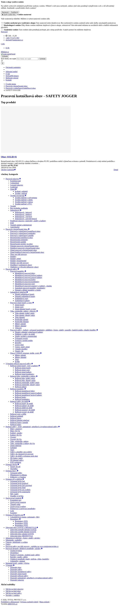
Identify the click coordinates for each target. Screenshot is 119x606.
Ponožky (18, 343)
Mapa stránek (44, 602)
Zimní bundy (19, 305)
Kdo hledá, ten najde (8, 59)
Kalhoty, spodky (16, 433)
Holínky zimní (15, 259)
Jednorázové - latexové (23, 212)
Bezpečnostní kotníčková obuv (21, 238)
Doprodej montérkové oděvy (20, 572)
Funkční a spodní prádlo (24, 341)
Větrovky (18, 328)
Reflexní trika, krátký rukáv (25, 378)
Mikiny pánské (20, 324)
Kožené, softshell (21, 191)
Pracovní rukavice (12, 179)
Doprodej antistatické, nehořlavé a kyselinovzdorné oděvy (31, 578)
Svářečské (14, 187)
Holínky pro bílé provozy (19, 263)
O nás (8, 74)
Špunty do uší (15, 467)
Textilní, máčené (21, 193)
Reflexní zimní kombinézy (24, 374)
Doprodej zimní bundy (18, 574)
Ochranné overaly (21, 338)
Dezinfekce (14, 553)
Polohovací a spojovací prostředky (22, 509)
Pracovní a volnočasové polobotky (23, 233)
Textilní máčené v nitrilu (24, 200)
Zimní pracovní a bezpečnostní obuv (23, 250)
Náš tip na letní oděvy (14, 593)
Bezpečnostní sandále (18, 242)
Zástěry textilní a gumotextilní (26, 336)
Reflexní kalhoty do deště (24, 406)
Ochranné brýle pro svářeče (20, 490)
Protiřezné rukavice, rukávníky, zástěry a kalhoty (28, 221)
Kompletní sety (15, 500)
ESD (12, 223)
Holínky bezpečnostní (18, 261)
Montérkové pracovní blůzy (25, 273)
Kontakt (9, 80)
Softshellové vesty (21, 298)
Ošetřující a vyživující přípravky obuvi (24, 267)
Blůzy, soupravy (16, 429)
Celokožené (14, 183)
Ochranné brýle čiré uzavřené (21, 485)
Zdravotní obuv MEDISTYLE (21, 536)
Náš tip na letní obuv (13, 591)
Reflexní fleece (15, 418)
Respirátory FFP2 (21, 523)
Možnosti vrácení (12, 78)
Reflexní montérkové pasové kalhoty (28, 393)
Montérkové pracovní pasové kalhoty (28, 277)
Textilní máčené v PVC (23, 204)
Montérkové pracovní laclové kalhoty (28, 275)
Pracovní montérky (17, 271)
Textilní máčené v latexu (24, 202)
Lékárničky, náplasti (17, 561)
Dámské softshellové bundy (25, 296)
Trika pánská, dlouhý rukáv (25, 315)
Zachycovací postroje (14, 498)
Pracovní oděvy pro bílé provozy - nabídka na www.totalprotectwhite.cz (32, 546)
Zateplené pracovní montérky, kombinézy (30, 288)
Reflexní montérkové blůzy (25, 391)
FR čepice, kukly (16, 458)
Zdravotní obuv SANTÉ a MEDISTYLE (21, 527)
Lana (12, 511)
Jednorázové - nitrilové (23, 214)
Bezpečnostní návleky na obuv (21, 244)
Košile (17, 362)
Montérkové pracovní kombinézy (27, 282)
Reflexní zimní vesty (22, 370)
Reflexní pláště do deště (23, 408)
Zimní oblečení (15, 446)
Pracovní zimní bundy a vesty (21, 303)
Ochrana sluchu (12, 464)
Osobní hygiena (16, 551)
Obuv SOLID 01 (9, 157)
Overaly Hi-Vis (15, 439)
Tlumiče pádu (15, 504)
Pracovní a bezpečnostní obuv (17, 229)
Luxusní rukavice (16, 185)
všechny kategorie (7, 170)
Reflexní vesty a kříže (18, 414)
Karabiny (13, 513)
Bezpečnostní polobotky (19, 240)
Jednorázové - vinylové (23, 217)
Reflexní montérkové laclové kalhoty (28, 395)
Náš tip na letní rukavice (14, 589)
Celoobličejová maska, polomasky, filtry (25, 517)
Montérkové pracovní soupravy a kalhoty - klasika (33, 286)
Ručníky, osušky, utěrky (19, 557)
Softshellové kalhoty (22, 301)
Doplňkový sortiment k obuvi (21, 265)
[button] (3, 44)
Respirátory (14, 519)
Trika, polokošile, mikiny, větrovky (23, 311)
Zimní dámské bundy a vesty (25, 309)
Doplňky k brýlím (16, 496)
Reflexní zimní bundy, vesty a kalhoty (24, 366)
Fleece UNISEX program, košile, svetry (25, 353)
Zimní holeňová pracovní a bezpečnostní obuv (27, 252)
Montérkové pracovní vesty (25, 284)
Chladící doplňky (21, 349)
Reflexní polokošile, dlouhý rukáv (27, 385)
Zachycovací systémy (18, 506)
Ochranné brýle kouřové (19, 483)
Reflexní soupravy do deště (25, 410)
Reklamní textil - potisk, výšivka (17, 563)
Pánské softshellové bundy (24, 294)
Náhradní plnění (11, 72)
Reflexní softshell (16, 416)
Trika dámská (20, 317)
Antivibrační (14, 227)
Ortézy (8, 544)
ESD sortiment (15, 462)
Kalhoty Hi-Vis (15, 435)
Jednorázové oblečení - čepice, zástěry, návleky (23, 538)
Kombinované (15, 181)
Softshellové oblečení (18, 292)
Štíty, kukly (14, 494)
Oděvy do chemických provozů (21, 454)
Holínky (13, 256)
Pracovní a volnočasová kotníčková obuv (25, 231)
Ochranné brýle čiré (17, 481)
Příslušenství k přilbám (18, 475)
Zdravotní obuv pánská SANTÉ (22, 534)
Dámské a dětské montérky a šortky (28, 290)
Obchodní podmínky (13, 67)
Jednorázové (15, 210)
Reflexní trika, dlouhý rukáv (25, 380)
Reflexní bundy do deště (24, 404)
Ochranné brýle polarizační (20, 492)
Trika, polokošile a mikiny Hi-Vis (22, 443)
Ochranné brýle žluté (18, 488)
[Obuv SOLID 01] (36, 152)
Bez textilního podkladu (19, 208)
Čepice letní (19, 345)
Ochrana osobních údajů (29, 602)
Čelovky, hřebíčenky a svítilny (17, 542)
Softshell (13, 448)
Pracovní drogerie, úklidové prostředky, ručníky (23, 549)
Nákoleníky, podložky (14, 540)
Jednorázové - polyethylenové (26, 219)
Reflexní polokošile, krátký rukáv (27, 383)
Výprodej (9, 565)
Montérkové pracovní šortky (25, 280)
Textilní (13, 206)
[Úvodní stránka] (8, 54)
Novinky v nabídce (13, 595)
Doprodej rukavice (17, 580)
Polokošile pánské (21, 320)
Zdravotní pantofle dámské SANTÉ (23, 530)
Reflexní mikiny (21, 387)
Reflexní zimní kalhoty (23, 372)
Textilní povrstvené (17, 196)
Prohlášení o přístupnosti (10, 602)
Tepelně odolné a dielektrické (21, 225)
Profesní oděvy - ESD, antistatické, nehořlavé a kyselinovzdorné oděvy (32, 427)
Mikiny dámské (20, 326)
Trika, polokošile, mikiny (19, 441)
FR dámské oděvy (17, 460)
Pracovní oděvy (12, 269)
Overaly (13, 437)
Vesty (17, 359)
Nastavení (5, 12)
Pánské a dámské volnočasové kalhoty (29, 332)
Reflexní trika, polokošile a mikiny (23, 376)
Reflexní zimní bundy (23, 368)
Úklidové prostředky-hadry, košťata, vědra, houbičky (29, 559)
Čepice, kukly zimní (22, 347)
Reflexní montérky (17, 389)
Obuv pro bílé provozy (18, 254)
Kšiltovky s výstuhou (18, 477)
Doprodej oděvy (16, 570)
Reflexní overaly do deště (24, 412)
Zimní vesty (19, 307)
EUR (7, 48)
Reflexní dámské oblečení (19, 420)
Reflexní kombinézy (22, 399)
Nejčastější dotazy (12, 76)
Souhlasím (14, 12)
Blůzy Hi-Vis (15, 431)
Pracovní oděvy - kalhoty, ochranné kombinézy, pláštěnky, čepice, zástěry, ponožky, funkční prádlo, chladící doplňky (53, 330)
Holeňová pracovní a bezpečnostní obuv (25, 248)
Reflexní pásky (15, 425)
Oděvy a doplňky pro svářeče (21, 452)
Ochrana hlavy (11, 471)
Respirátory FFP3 (21, 525)
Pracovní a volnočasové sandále (22, 235)
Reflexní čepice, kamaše (19, 422)
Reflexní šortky (20, 397)
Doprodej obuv (15, 567)
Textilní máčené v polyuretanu (26, 198)
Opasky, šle (19, 351)
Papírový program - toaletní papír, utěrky (25, 555)
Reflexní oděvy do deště (19, 401)
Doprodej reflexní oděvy (19, 576)
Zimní (12, 189)
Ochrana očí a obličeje (14, 479)
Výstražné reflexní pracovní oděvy (18, 364)
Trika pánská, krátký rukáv (25, 313)
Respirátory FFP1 (21, 521)
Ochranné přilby (16, 473)
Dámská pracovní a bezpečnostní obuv (24, 246)
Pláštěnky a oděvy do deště (25, 334)
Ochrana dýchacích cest (14, 515)
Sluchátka (13, 469)
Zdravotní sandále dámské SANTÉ (23, 532)
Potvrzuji (4, 32)
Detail (116, 170)
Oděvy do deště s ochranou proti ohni (24, 456)
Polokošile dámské (22, 322)
